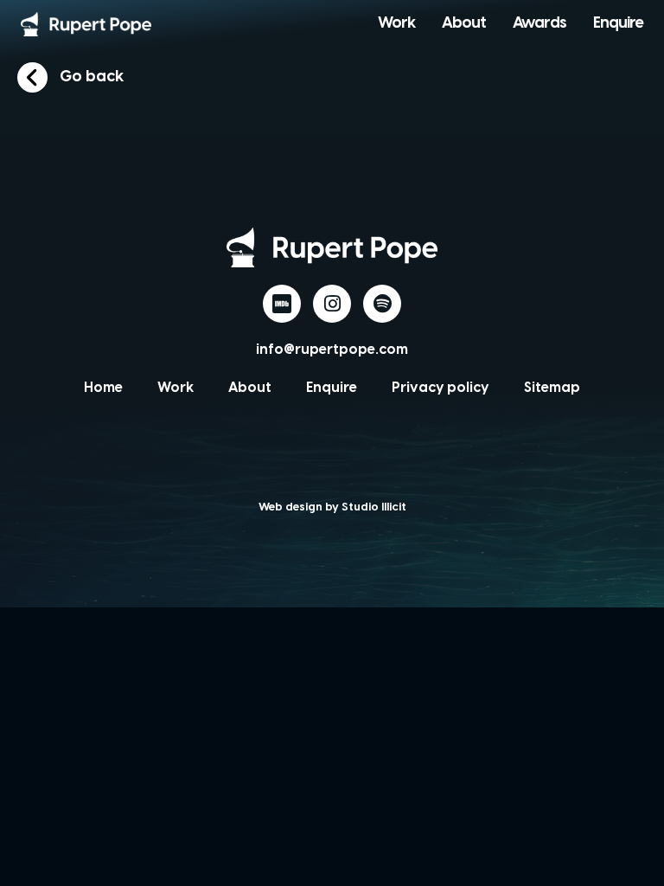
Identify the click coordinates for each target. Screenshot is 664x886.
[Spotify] (382, 304)
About (464, 24)
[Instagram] (332, 304)
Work (396, 24)
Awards (539, 24)
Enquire (618, 24)
